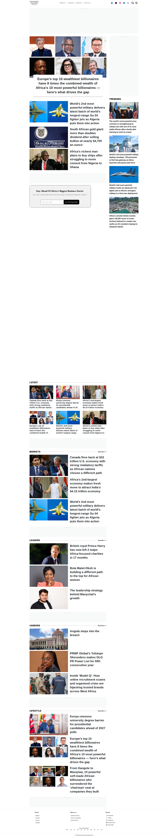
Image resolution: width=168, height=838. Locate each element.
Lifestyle (87, 3)
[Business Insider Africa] (35, 3)
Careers (78, 3)
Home (37, 812)
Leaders (71, 3)
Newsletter (111, 825)
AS (71, 829)
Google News (111, 822)
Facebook (110, 815)
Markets (63, 3)
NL (94, 829)
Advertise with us (75, 815)
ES (81, 829)
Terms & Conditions (76, 818)
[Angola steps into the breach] (68, 639)
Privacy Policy (74, 820)
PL (98, 829)
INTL (67, 829)
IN (84, 829)
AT (74, 829)
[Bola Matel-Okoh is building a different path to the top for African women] (68, 576)
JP (87, 829)
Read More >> (102, 452)
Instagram (110, 820)
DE (78, 829)
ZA (101, 829)
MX (91, 829)
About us (73, 812)
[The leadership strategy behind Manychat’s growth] (68, 598)
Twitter (109, 818)
